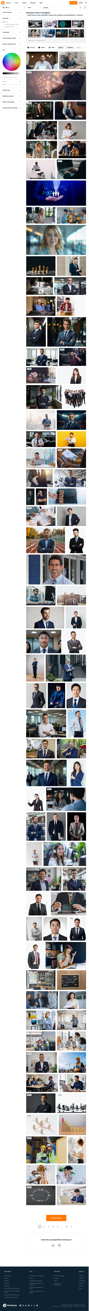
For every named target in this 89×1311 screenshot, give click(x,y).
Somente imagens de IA (12, 24)
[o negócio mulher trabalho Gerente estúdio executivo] (72, 130)
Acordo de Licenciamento (37, 1276)
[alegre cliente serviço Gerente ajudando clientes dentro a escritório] (64, 854)
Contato (56, 1278)
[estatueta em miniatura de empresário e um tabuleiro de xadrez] (71, 1103)
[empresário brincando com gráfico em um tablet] (68, 903)
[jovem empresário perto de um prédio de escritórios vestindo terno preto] (36, 332)
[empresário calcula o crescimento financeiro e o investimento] (39, 286)
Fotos (16, 3)
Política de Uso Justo (79, 1306)
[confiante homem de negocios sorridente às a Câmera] (43, 641)
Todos (6, 22)
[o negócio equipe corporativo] (74, 397)
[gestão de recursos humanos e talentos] (72, 1124)
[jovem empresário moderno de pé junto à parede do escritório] (34, 929)
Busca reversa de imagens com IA (11, 1291)
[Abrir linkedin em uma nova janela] (26, 1305)
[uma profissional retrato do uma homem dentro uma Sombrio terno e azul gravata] (76, 695)
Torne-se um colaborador (57, 1284)
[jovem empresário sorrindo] (35, 955)
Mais (41, 3)
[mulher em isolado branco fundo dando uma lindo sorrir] (71, 375)
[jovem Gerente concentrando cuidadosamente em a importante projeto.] (71, 306)
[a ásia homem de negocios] (71, 516)
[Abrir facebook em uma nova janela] (20, 1305)
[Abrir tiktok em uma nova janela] (31, 1305)
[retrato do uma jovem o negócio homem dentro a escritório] (74, 879)
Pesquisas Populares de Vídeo (36, 1292)
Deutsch (81, 1283)
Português (82, 1281)
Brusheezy (7, 1276)
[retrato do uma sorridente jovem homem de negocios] (38, 903)
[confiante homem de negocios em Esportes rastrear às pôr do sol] (45, 540)
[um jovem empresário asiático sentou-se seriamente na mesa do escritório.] (71, 1195)
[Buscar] (81, 8)
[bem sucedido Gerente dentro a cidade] (71, 595)
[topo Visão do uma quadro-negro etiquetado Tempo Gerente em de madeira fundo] (71, 980)
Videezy (6, 1281)
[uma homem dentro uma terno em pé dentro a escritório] (42, 357)
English (81, 1276)
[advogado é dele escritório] (44, 397)
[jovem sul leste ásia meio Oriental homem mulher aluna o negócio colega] (35, 799)
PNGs (52, 47)
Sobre (55, 1281)
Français (81, 1286)
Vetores (8, 3)
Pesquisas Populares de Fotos (36, 1288)
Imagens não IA (9, 26)
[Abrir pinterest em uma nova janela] (28, 1305)
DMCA (31, 1278)
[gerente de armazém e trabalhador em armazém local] (46, 1149)
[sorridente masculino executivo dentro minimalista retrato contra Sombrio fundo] (30, 496)
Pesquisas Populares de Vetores (36, 1284)
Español (81, 1278)
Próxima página (56, 1218)
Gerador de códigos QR (11, 1297)
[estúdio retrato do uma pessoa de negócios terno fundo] (40, 1103)
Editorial (32, 3)
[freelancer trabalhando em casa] (40, 595)
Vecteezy (6, 1278)
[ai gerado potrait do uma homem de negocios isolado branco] (55, 929)
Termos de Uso (56, 1306)
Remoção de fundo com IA (11, 1295)
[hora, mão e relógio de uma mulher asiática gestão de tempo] (71, 439)
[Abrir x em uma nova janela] (34, 1305)
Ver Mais (76, 33)
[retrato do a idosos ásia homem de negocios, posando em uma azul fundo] (35, 668)
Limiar (5, 82)
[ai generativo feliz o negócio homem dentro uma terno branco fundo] (77, 929)
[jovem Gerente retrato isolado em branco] (76, 540)
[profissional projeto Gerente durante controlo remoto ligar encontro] (72, 1083)
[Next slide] (83, 47)
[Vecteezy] (3, 3)
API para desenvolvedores (11, 1288)
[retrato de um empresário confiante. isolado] (76, 826)
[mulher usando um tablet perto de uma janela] (77, 1149)
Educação (7, 1286)
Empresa (6, 1283)
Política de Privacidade (67, 1306)
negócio (60, 47)
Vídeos (24, 3)
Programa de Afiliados (36, 1281)
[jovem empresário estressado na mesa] (71, 1174)
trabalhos (70, 47)
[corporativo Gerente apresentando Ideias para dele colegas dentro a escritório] (42, 1000)
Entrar (80, 2)
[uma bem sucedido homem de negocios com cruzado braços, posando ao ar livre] (41, 496)
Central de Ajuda (59, 1276)
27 (67, 1226)
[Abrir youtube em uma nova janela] (37, 1305)
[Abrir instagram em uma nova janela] (23, 1305)
